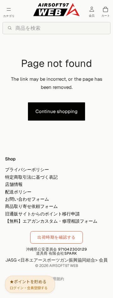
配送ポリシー (18, 191)
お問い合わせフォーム (27, 199)
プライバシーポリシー (27, 169)
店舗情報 (14, 184)
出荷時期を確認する (56, 237)
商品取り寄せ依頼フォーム (31, 206)
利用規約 (56, 278)
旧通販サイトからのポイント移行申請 (42, 213)
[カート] (105, 9)
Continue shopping (56, 111)
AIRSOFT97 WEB (63, 265)
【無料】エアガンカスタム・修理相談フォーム (51, 221)
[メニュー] (9, 9)
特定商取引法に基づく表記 (31, 177)
